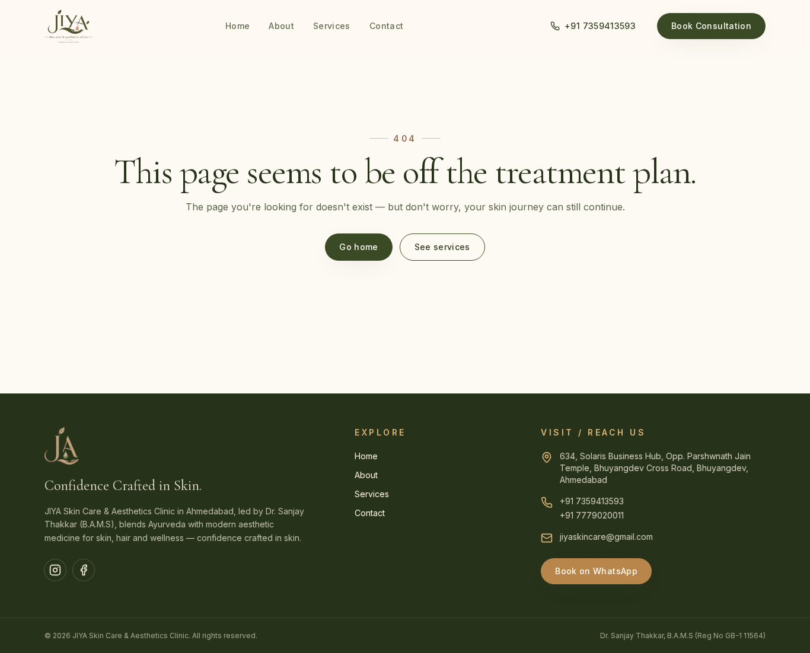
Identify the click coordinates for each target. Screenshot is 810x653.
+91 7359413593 (600, 26)
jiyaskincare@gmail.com (606, 537)
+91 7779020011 (592, 515)
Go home (358, 247)
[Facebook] (83, 570)
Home (237, 26)
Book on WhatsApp (596, 571)
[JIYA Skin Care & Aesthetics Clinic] (68, 26)
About (281, 26)
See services (442, 247)
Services (331, 26)
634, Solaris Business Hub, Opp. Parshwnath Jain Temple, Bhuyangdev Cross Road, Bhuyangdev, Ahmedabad (655, 468)
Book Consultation (711, 26)
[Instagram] (55, 570)
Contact (386, 26)
